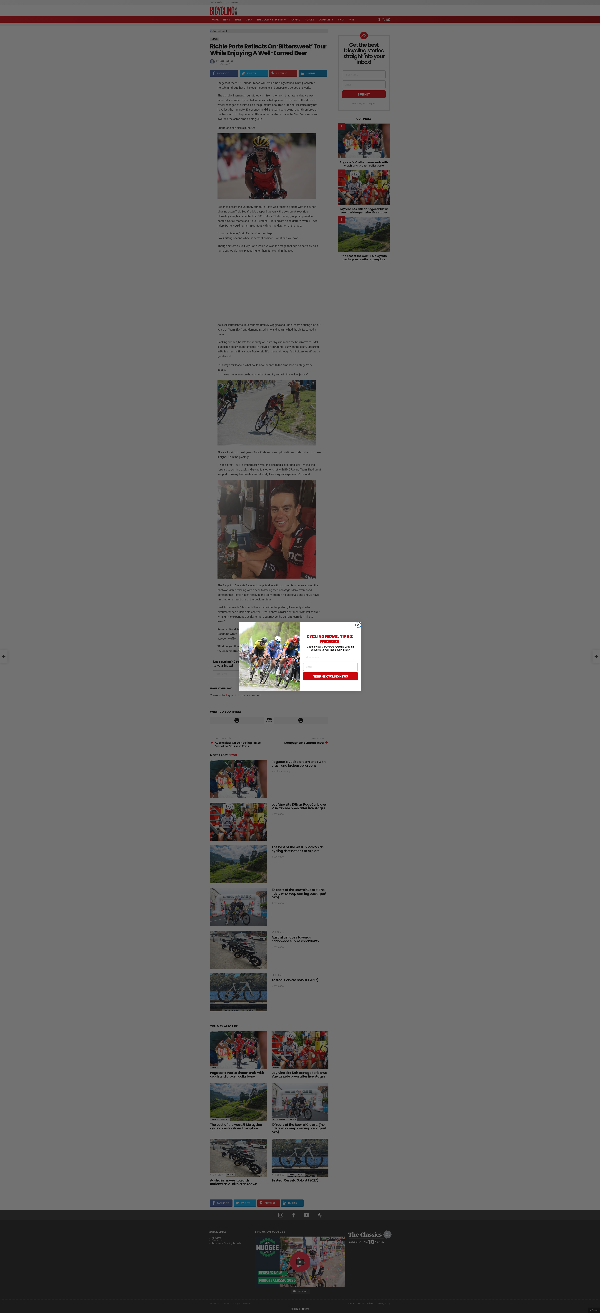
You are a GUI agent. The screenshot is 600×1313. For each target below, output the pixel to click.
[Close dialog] (358, 625)
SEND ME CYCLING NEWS (330, 676)
